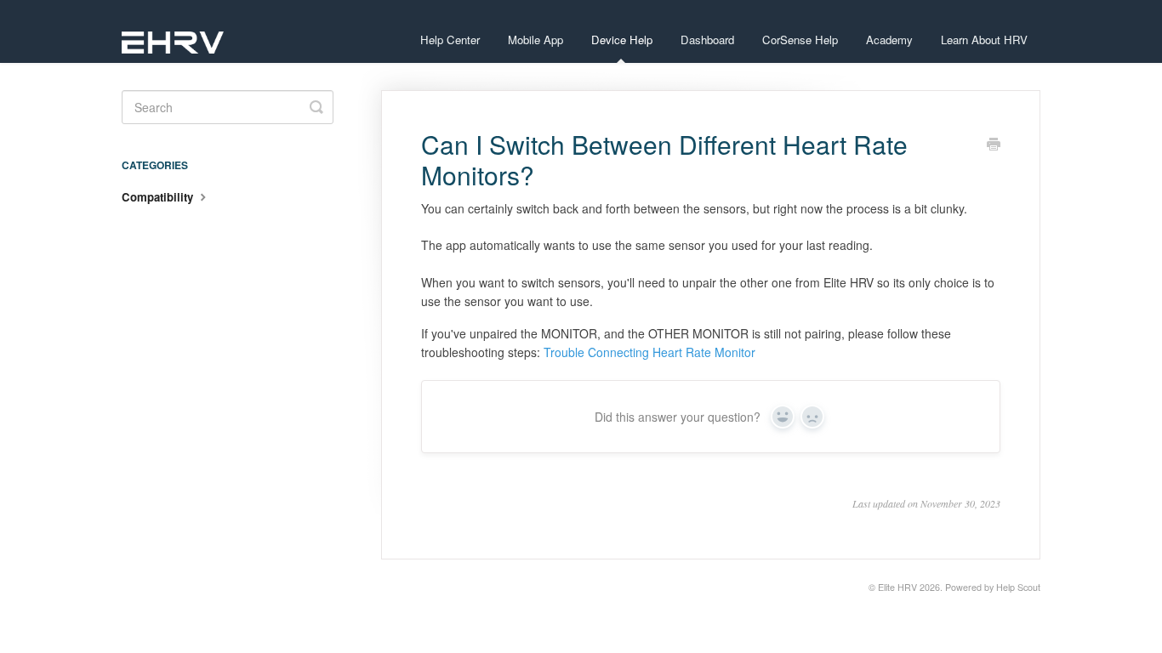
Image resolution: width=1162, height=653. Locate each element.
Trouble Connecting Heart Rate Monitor (649, 352)
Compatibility (159, 197)
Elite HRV (897, 587)
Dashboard (707, 39)
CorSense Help (800, 39)
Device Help (621, 39)
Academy (889, 39)
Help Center (450, 39)
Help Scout (1018, 587)
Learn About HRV (984, 39)
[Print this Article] (993, 145)
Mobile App (535, 39)
